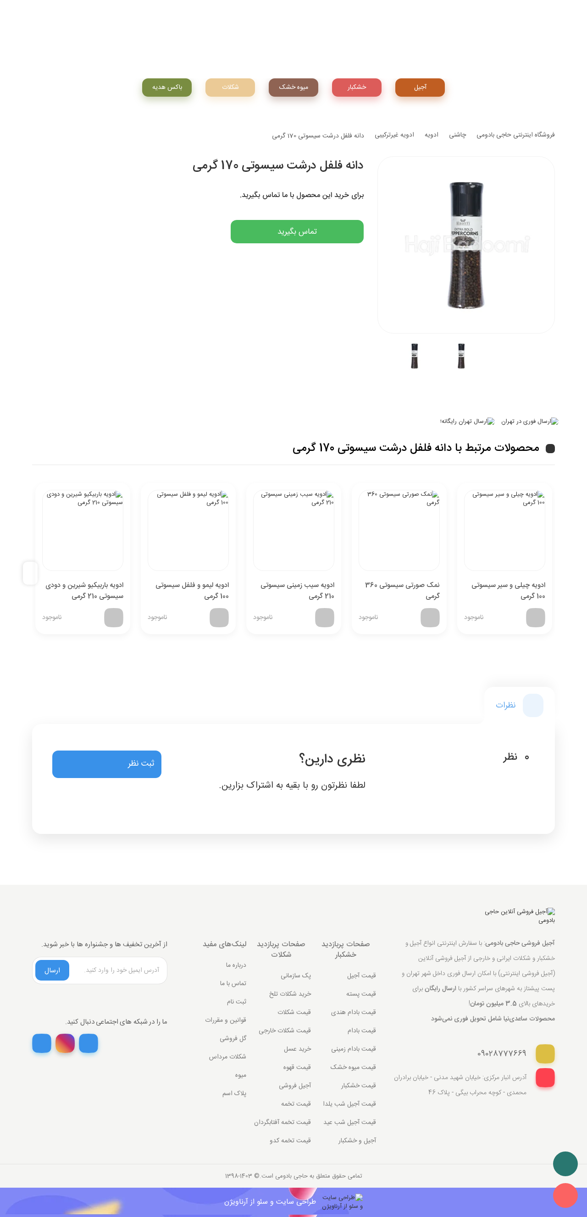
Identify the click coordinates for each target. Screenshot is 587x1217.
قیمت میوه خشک (353, 1067)
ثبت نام (236, 1002)
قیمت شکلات (294, 1012)
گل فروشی (233, 1038)
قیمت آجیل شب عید (349, 1122)
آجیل (420, 87)
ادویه (431, 135)
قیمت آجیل (361, 975)
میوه (240, 1075)
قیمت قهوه (297, 1067)
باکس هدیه (167, 87)
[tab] (519, 705)
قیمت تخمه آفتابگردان (282, 1122)
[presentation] (34, 573)
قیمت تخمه (296, 1104)
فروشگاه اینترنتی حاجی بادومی (515, 135)
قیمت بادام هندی (353, 1012)
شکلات (230, 87)
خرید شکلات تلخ (290, 994)
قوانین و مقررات (225, 1020)
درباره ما (236, 965)
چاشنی (457, 135)
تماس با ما (233, 983)
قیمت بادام (362, 1030)
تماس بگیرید (297, 231)
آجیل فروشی (295, 1085)
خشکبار (357, 87)
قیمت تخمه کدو (290, 1140)
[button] (106, 764)
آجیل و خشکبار (357, 1140)
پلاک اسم (234, 1093)
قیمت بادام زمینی (353, 1049)
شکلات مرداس (227, 1057)
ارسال (52, 970)
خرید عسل (297, 1049)
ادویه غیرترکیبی (394, 135)
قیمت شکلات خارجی (285, 1030)
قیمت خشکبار (358, 1085)
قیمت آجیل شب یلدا (349, 1104)
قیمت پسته (361, 994)
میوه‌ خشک (293, 87)
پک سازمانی (296, 975)
